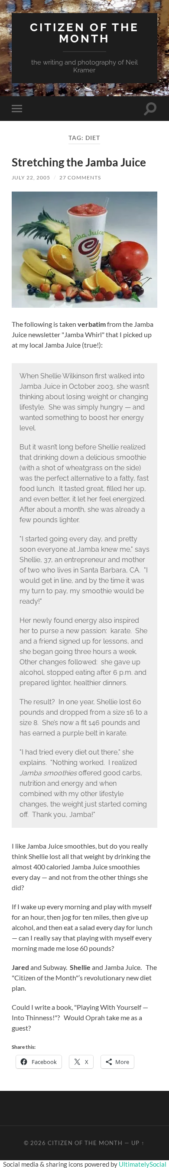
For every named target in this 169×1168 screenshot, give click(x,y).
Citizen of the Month (84, 32)
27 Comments (80, 177)
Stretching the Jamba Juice (79, 162)
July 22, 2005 (31, 177)
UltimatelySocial (142, 1164)
